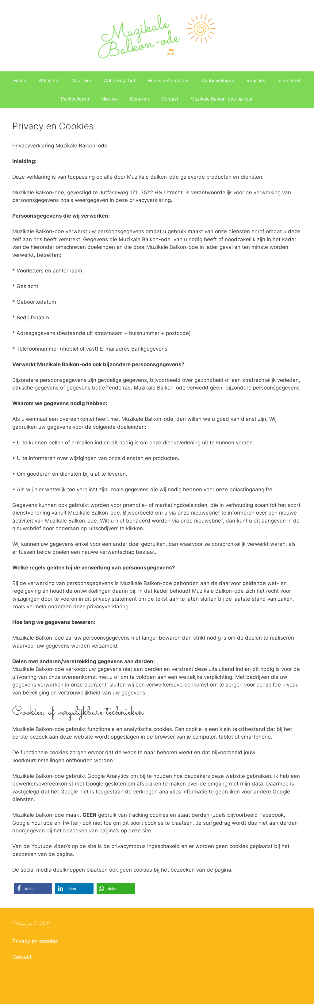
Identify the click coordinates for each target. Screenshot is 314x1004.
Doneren (139, 99)
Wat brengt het (119, 80)
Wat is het (49, 80)
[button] (33, 888)
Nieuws (109, 99)
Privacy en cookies (35, 941)
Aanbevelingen (218, 80)
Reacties (256, 80)
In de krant (289, 80)
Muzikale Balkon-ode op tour (221, 99)
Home (19, 80)
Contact (169, 99)
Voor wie (81, 80)
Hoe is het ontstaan (168, 80)
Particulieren (75, 99)
